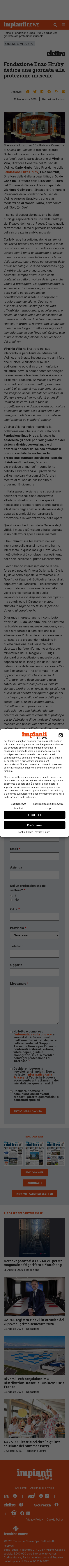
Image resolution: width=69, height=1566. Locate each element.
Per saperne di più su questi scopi (48, 806)
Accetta (34, 815)
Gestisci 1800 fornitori (18, 806)
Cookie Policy (25, 832)
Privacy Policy (42, 832)
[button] (60, 735)
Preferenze (34, 825)
